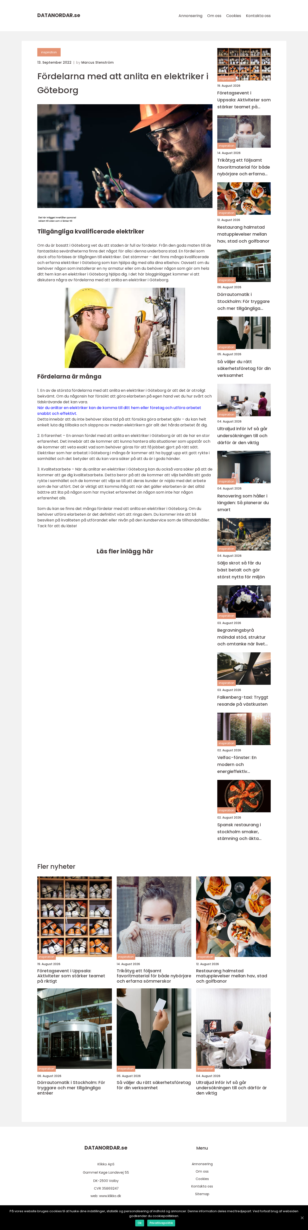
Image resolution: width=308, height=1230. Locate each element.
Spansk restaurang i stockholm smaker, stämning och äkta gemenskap (239, 832)
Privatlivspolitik (161, 1223)
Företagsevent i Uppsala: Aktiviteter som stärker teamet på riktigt (244, 100)
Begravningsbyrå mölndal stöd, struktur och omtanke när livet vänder (241, 637)
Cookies (233, 15)
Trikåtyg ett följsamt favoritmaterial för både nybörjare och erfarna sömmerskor (243, 167)
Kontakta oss (258, 15)
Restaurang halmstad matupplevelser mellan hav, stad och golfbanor (243, 234)
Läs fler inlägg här (124, 551)
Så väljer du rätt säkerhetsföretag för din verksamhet (244, 369)
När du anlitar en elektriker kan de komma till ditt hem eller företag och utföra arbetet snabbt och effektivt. (119, 410)
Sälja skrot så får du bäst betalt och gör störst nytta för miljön (241, 570)
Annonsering (190, 15)
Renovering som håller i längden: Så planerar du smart (243, 503)
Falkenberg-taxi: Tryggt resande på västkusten (242, 700)
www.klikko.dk (110, 1195)
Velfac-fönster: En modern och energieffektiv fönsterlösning (237, 764)
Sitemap (202, 1194)
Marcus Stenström (97, 62)
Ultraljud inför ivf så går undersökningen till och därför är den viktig (242, 436)
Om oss (214, 15)
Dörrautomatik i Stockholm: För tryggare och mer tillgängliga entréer (243, 301)
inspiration (49, 52)
